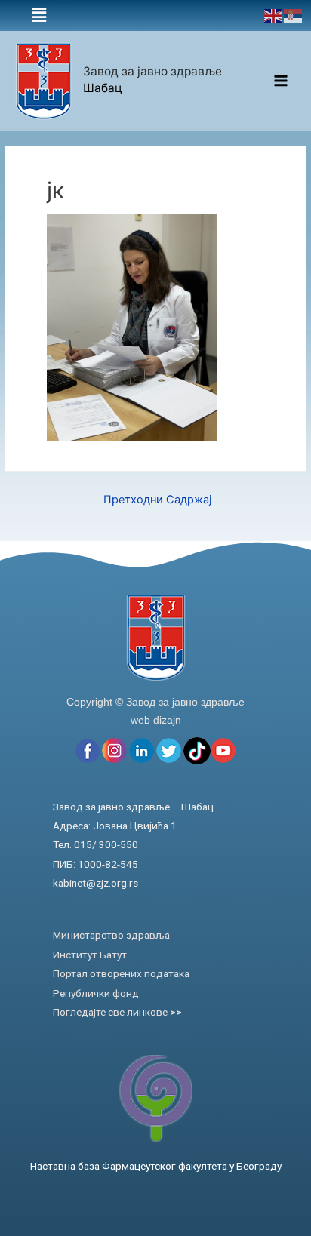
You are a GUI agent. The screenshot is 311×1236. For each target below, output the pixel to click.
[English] (274, 15)
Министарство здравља (111, 935)
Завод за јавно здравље (152, 71)
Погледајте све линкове (117, 1012)
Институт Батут (90, 955)
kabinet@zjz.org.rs (95, 883)
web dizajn (156, 720)
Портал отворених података (121, 973)
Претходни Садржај (157, 499)
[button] (39, 15)
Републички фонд (96, 993)
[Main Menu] (281, 81)
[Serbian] (293, 15)
